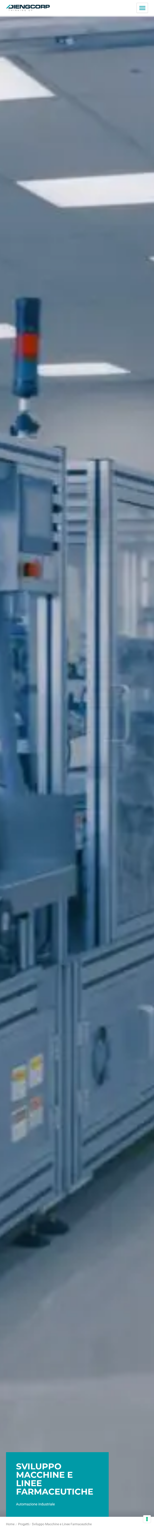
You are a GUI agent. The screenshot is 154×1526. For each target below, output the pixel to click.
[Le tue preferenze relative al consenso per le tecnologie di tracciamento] (147, 1519)
